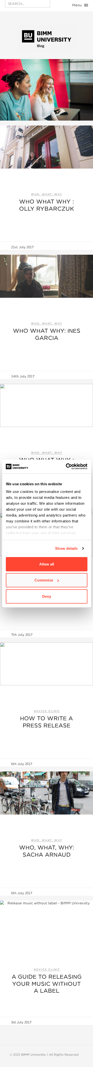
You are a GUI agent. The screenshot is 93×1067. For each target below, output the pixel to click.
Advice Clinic (47, 710)
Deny (46, 596)
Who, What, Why (46, 194)
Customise (43, 580)
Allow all (46, 564)
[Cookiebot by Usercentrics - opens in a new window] (66, 466)
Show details (66, 548)
